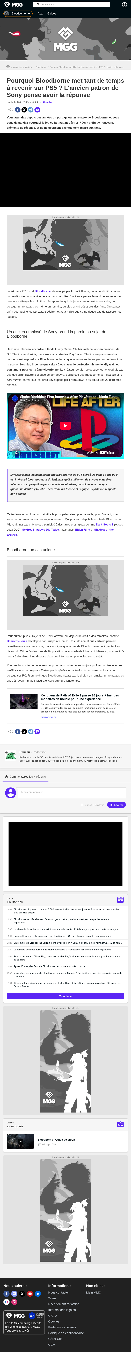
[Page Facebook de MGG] (6, 1294)
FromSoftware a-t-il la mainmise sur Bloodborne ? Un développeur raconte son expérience (62, 936)
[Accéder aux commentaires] (37, 109)
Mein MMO (93, 1292)
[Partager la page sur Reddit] (30, 109)
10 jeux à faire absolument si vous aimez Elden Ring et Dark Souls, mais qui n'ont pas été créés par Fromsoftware (67, 985)
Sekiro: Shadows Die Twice (40, 529)
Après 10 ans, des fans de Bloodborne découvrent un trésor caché (49, 966)
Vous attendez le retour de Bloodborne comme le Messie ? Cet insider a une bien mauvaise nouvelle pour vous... (68, 975)
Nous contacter (58, 1292)
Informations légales (62, 1310)
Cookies (53, 1321)
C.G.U (52, 1315)
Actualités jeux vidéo (22, 67)
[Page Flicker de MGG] (6, 1302)
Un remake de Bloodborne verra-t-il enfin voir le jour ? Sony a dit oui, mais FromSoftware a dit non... (68, 942)
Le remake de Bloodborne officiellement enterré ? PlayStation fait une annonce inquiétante (62, 949)
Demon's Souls (17, 641)
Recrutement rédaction (63, 1304)
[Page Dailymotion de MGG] (38, 1294)
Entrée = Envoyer (94, 804)
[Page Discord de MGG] (14, 1294)
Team (52, 1298)
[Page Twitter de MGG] (22, 1294)
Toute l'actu (65, 996)
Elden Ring (82, 529)
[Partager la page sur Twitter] (24, 109)
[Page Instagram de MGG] (14, 1302)
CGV (51, 1344)
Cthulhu (47, 102)
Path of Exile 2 (48, 717)
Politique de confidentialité (66, 1333)
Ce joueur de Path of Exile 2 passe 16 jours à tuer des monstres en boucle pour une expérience (80, 697)
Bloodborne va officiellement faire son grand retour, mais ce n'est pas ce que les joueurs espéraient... (61, 921)
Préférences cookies (62, 1327)
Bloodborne (41, 67)
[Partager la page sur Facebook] (17, 109)
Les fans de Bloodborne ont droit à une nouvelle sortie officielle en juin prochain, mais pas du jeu (66, 929)
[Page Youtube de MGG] (30, 1294)
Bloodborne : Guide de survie (57, 1139)
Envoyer (118, 804)
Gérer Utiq (55, 1339)
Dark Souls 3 (104, 524)
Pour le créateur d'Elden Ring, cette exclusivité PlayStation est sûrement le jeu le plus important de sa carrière (67, 958)
